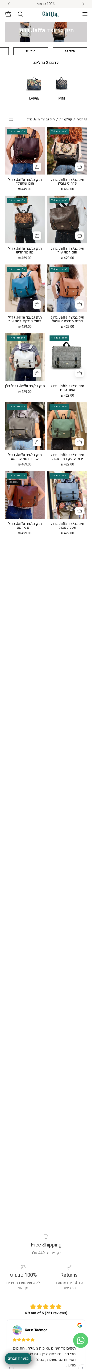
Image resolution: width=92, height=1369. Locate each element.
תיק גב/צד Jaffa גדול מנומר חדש (25, 250)
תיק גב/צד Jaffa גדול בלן (25, 386)
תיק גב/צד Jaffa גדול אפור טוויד (67, 388)
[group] (46, 4)
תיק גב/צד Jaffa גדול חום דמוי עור (67, 250)
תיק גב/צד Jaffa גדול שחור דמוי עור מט (25, 457)
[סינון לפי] (11, 120)
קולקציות (65, 119)
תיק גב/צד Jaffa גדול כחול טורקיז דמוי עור (25, 319)
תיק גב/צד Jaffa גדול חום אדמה (25, 526)
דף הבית (82, 119)
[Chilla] (50, 14)
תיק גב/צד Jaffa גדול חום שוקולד (25, 182)
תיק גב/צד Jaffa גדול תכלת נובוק (67, 526)
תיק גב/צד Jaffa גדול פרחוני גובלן (67, 182)
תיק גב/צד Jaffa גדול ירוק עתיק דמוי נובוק (67, 457)
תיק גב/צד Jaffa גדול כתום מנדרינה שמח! (67, 319)
